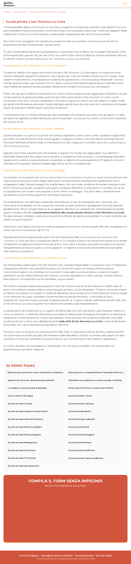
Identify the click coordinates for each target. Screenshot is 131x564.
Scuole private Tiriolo (80, 396)
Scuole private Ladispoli (82, 419)
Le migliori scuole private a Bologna (27, 388)
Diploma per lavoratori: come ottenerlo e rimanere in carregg (36, 372)
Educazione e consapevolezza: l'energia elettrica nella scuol (96, 372)
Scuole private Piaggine (82, 434)
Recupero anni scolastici (57, 555)
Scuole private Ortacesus (21, 450)
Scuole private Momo (80, 442)
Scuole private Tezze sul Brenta (86, 458)
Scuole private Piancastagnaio (24, 434)
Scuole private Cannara (81, 403)
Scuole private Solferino (82, 450)
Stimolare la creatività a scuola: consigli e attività (95, 380)
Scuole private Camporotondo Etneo (28, 411)
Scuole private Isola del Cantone (25, 419)
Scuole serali (104, 555)
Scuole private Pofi (79, 427)
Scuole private (84, 555)
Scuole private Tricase (20, 403)
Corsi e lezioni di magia (20, 396)
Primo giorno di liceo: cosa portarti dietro (91, 388)
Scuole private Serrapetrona (23, 466)
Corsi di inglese (29, 555)
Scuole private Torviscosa (22, 458)
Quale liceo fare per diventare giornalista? (31, 380)
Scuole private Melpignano (22, 442)
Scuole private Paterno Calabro (25, 427)
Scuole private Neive (80, 411)
